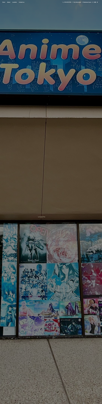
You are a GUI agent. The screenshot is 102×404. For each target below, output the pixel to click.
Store (3, 2)
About (8, 2)
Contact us (21, 2)
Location (14, 2)
